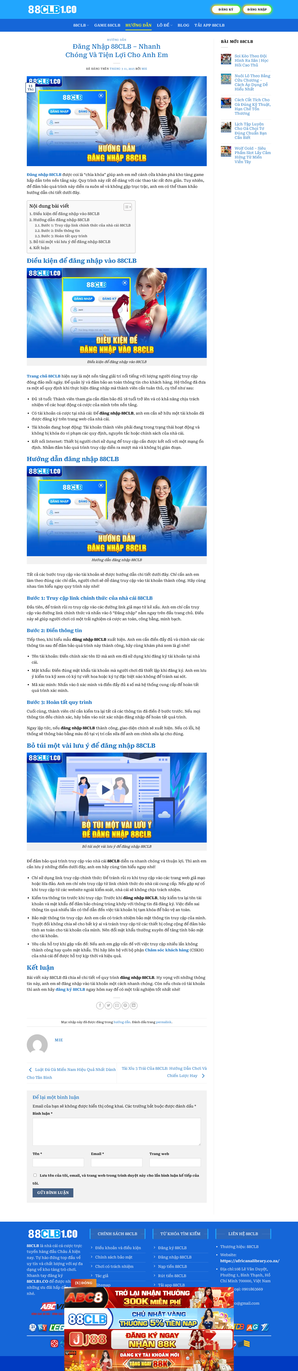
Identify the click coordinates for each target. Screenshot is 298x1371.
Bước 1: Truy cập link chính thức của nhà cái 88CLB (86, 225)
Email (97, 1154)
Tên (37, 1154)
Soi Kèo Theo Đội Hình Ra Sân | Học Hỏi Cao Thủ (251, 60)
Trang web (159, 1154)
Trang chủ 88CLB (44, 376)
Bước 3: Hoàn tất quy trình (64, 236)
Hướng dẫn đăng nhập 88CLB (61, 220)
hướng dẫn (138, 25)
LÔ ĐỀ (163, 25)
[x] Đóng (83, 1283)
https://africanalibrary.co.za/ (250, 1261)
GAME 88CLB (107, 25)
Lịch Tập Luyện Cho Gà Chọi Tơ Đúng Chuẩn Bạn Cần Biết (251, 131)
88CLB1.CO (37, 1281)
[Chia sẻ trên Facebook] (100, 1006)
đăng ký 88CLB (70, 989)
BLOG (183, 25)
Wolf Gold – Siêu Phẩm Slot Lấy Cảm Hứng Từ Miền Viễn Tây (253, 155)
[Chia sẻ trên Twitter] (108, 1006)
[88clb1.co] (52, 9)
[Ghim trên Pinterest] (125, 1006)
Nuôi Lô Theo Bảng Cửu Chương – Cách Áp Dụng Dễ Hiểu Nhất (252, 83)
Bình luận (43, 1114)
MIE (144, 68)
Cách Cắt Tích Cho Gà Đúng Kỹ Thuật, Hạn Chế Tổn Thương (253, 107)
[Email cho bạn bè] (117, 1006)
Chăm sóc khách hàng (167, 950)
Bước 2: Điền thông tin (61, 231)
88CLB (79, 25)
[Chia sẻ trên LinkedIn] (134, 1006)
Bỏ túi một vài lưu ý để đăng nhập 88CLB (71, 242)
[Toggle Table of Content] (125, 207)
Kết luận (41, 248)
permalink (164, 1022)
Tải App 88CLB (209, 25)
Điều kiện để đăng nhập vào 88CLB (66, 214)
